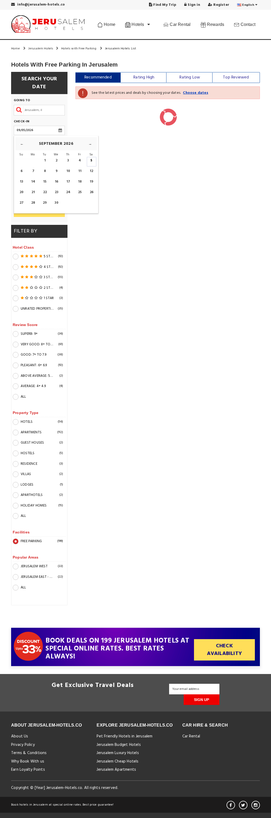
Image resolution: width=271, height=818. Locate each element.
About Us (19, 736)
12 (91, 171)
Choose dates (195, 93)
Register (220, 5)
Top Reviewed (236, 77)
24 (68, 192)
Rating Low (189, 77)
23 (56, 192)
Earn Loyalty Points (28, 769)
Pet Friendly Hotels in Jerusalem (124, 736)
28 (33, 203)
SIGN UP (201, 700)
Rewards (215, 24)
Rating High (143, 77)
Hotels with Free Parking (79, 48)
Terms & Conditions (29, 753)
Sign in (193, 5)
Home (109, 24)
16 (56, 181)
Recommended (98, 77)
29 (45, 203)
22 (45, 192)
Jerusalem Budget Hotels (119, 745)
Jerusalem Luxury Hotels (118, 753)
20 (22, 192)
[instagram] (255, 805)
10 (68, 171)
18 (80, 181)
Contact (247, 24)
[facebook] (231, 805)
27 (22, 203)
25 (80, 192)
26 (91, 192)
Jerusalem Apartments (116, 769)
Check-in (22, 121)
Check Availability (224, 650)
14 (33, 181)
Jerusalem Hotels (40, 48)
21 (33, 192)
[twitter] (243, 805)
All (23, 396)
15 (45, 181)
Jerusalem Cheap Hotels (117, 761)
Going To (22, 100)
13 (21, 181)
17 (68, 181)
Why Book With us (27, 761)
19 (91, 181)
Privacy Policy (23, 745)
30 (56, 203)
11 (80, 171)
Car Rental (180, 24)
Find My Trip (164, 5)
